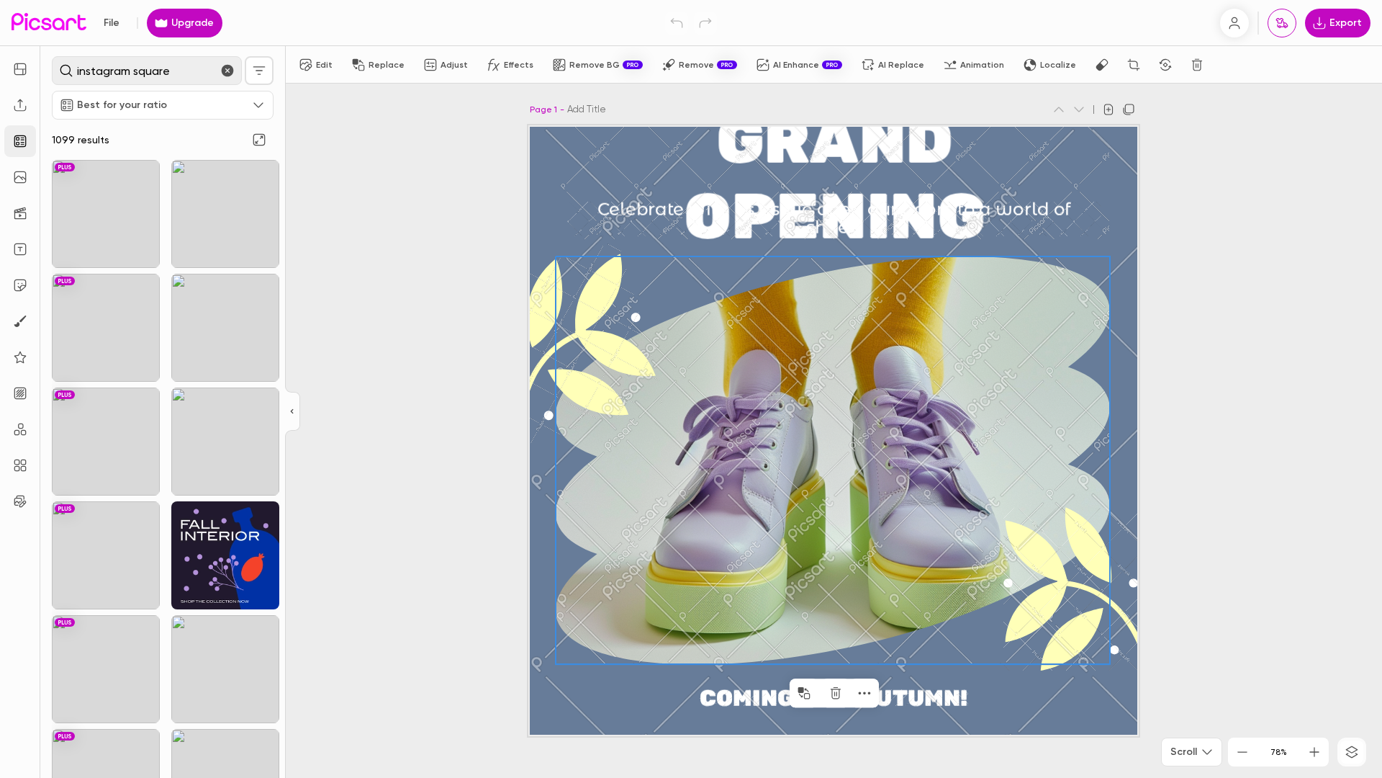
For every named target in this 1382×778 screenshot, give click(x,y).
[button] (691, 389)
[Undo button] (676, 23)
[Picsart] (49, 22)
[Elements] (20, 357)
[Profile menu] (1234, 23)
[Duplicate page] (1128, 109)
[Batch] (20, 501)
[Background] (20, 393)
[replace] (804, 693)
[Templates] (20, 141)
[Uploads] (20, 105)
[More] (864, 693)
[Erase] (1102, 64)
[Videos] (20, 213)
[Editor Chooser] (292, 412)
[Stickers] (20, 285)
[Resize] (20, 69)
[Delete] (1197, 64)
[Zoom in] (1314, 752)
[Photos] (20, 177)
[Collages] (20, 465)
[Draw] (20, 321)
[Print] (1282, 23)
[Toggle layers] (1351, 752)
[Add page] (1108, 109)
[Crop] (1133, 64)
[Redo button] (705, 23)
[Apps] (20, 429)
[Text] (20, 249)
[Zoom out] (1242, 752)
